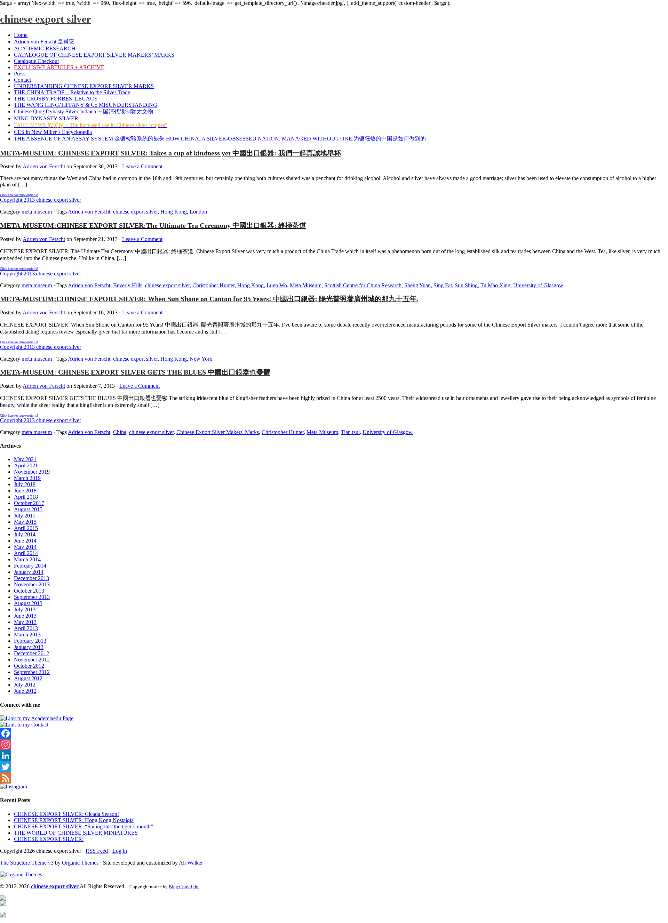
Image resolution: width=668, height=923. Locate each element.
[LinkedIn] (334, 755)
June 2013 (25, 616)
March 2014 (27, 559)
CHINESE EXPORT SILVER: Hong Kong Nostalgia (74, 820)
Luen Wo (277, 285)
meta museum (37, 212)
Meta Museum (305, 285)
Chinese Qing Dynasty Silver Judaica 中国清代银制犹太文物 (83, 111)
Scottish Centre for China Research (362, 285)
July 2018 (24, 484)
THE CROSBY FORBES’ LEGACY (56, 99)
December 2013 (31, 578)
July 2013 (24, 609)
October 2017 (29, 503)
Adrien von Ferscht (44, 166)
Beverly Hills (127, 285)
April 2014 (26, 553)
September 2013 (32, 597)
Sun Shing (466, 285)
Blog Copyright (184, 886)
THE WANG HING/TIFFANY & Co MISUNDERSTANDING (85, 105)
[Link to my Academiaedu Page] (36, 718)
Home (20, 35)
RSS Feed (97, 851)
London (198, 212)
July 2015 (24, 516)
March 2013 (27, 634)
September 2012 (32, 672)
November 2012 (32, 660)
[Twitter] (334, 766)
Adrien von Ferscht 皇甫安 (44, 42)
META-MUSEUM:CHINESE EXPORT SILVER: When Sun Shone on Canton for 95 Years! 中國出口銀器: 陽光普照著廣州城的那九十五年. (209, 299)
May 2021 (25, 459)
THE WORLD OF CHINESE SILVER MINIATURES (76, 833)
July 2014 (24, 534)
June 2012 (25, 691)
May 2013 (25, 622)
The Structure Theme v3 (27, 863)
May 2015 (25, 522)
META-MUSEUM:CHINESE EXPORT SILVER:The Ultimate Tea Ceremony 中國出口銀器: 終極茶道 (153, 225)
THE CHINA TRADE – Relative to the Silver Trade (72, 92)
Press (19, 74)
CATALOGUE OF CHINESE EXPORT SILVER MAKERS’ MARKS (94, 55)
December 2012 (31, 653)
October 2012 (29, 666)
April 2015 (26, 528)
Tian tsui (350, 432)
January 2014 (28, 572)
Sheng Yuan (417, 285)
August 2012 (28, 678)
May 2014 (25, 547)
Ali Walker (191, 863)
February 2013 (30, 641)
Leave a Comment (142, 166)
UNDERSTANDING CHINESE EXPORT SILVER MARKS (84, 86)
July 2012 (24, 685)
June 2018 (25, 490)
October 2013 (29, 591)
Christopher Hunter (213, 285)
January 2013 (28, 647)
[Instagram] (334, 744)
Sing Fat (443, 285)
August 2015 (28, 509)
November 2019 (32, 472)
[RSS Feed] (334, 778)
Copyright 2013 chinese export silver (40, 198)
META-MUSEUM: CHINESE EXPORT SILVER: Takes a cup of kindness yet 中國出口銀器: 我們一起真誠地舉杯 (170, 153)
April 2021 (26, 465)
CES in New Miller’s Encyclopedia (53, 132)
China (119, 432)
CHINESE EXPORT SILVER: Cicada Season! (66, 814)
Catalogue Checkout (36, 61)
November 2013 (32, 584)
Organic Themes (80, 863)
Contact (22, 80)
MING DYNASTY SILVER (46, 118)
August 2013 (28, 603)
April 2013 (26, 628)
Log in (119, 851)
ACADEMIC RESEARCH (44, 48)
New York (201, 359)
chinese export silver (45, 19)
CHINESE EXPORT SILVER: (49, 839)
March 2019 (27, 478)
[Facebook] (334, 733)
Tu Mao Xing (495, 285)
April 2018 (26, 497)
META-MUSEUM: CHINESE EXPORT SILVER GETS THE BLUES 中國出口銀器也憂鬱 (135, 372)
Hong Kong (173, 212)
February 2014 (30, 566)
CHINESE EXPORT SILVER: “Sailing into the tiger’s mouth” (83, 826)
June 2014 (25, 541)
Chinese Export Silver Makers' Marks (217, 432)
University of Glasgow (538, 285)
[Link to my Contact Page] (24, 725)
